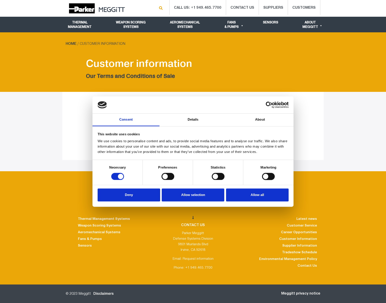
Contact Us (307, 266)
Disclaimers (103, 293)
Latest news (306, 219)
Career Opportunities (299, 232)
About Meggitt (310, 25)
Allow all (257, 195)
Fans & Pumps (231, 25)
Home (71, 43)
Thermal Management (80, 25)
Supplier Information (299, 245)
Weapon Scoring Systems (131, 25)
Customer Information (298, 239)
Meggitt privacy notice (300, 293)
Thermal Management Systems (104, 219)
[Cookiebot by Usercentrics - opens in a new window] (269, 104)
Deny (129, 195)
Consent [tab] (126, 120)
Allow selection (193, 195)
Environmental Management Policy (288, 259)
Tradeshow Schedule (299, 252)
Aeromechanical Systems (185, 25)
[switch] (168, 176)
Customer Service (302, 225)
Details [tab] (193, 120)
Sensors (270, 22)
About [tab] (260, 120)
